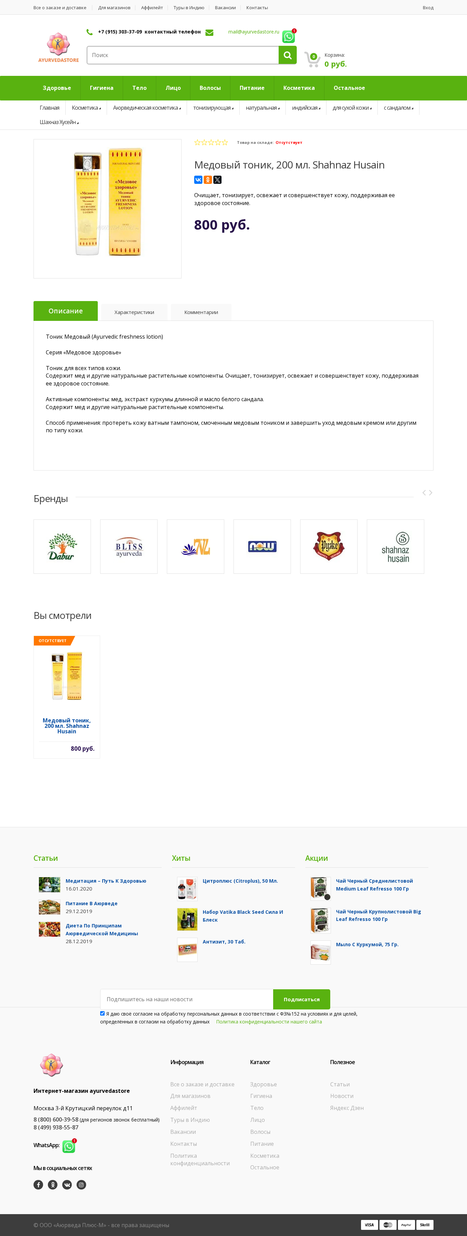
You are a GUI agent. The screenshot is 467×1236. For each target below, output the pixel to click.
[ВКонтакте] (198, 180)
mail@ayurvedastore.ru (253, 31)
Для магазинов (114, 7)
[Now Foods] (262, 546)
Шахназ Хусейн (58, 122)
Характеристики (134, 312)
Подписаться (302, 999)
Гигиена (261, 1096)
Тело (257, 1108)
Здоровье (263, 1084)
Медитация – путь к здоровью (106, 881)
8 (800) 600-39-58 (56, 1119)
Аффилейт (152, 7)
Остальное (264, 1167)
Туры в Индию (189, 7)
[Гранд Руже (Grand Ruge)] (329, 546)
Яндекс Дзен (347, 1108)
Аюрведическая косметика (145, 107)
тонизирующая (211, 107)
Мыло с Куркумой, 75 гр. (367, 944)
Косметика (85, 107)
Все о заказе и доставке (60, 7)
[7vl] (195, 546)
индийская (304, 107)
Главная (49, 107)
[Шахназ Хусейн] (395, 546)
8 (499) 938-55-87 (56, 1127)
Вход (428, 7)
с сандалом (397, 107)
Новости (341, 1096)
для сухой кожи (351, 107)
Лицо (257, 1120)
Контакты (257, 7)
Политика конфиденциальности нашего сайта (269, 1021)
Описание (66, 311)
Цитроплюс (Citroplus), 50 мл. (240, 881)
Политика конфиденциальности (200, 1159)
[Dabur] (62, 546)
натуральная (261, 107)
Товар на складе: (255, 142)
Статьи (340, 1084)
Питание (262, 1143)
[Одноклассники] (208, 180)
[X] (217, 180)
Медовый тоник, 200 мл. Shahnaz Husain (67, 726)
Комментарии (201, 312)
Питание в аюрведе (92, 903)
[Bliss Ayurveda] (129, 546)
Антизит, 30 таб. (224, 941)
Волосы (260, 1132)
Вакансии (225, 7)
